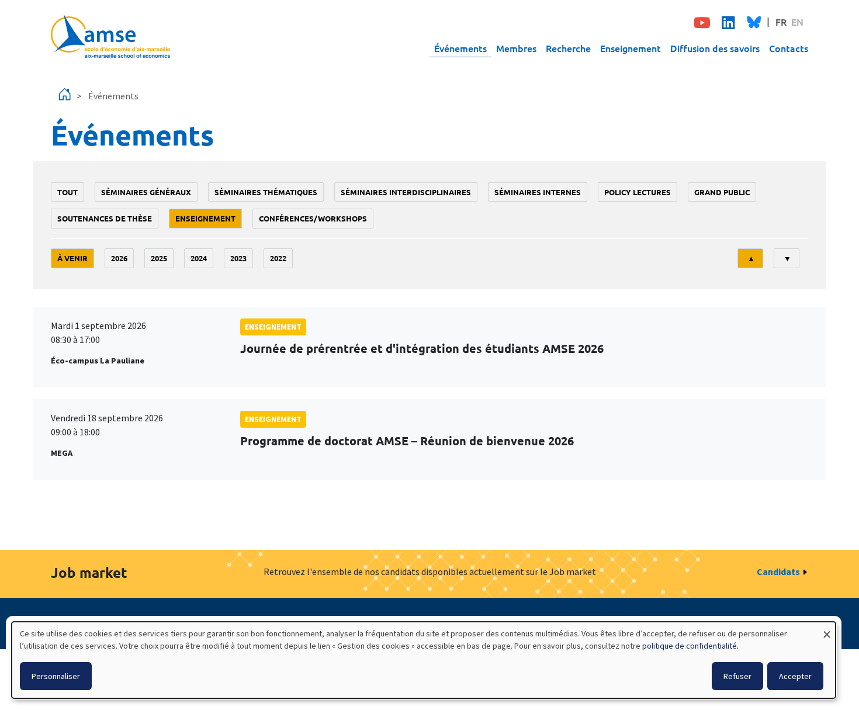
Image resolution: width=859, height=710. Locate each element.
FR (781, 21)
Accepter (795, 676)
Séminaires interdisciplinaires (406, 192)
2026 (119, 258)
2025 (159, 258)
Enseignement (630, 47)
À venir (72, 258)
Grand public (722, 192)
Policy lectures (637, 192)
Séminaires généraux (146, 192)
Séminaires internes (537, 192)
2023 (238, 258)
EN (797, 21)
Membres (516, 47)
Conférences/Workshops (313, 218)
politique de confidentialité (689, 645)
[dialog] (424, 660)
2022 (278, 258)
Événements (460, 47)
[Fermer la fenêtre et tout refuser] (827, 629)
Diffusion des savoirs (715, 47)
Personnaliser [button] (56, 676)
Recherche (568, 47)
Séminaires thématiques (265, 192)
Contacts (788, 47)
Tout (67, 192)
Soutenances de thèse (104, 218)
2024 (198, 258)
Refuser (737, 676)
